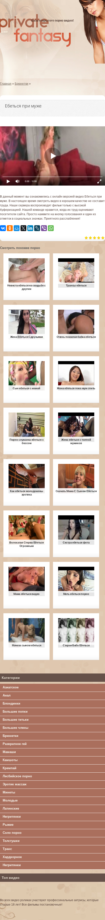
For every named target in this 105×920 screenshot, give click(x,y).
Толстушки (11, 841)
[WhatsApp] (51, 228)
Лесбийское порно (17, 776)
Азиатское (11, 687)
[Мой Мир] (17, 228)
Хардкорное (12, 857)
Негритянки (12, 816)
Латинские (11, 808)
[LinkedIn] (30, 228)
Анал (6, 695)
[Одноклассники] (10, 228)
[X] (23, 228)
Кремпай (9, 768)
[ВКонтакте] (3, 228)
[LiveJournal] (37, 228)
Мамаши (9, 752)
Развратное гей (15, 744)
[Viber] (44, 228)
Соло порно (12, 833)
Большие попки (15, 711)
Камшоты (10, 760)
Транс (7, 849)
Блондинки (11, 703)
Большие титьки (16, 719)
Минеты (9, 792)
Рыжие (8, 824)
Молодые (10, 800)
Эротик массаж (14, 784)
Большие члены (15, 728)
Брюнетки (10, 736)
